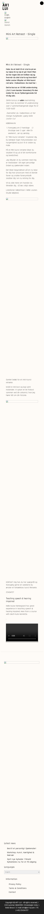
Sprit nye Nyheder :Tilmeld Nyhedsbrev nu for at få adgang (21, 860)
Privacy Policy (15, 884)
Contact (12, 892)
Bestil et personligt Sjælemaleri (21, 848)
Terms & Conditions (18, 888)
